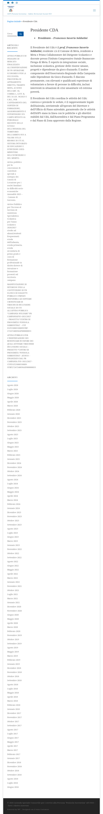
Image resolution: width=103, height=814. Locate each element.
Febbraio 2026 (13, 410)
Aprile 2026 (12, 401)
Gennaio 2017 (13, 758)
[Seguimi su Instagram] (17, 2)
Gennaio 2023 (13, 545)
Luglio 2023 (12, 533)
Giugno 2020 (13, 614)
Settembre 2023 (14, 524)
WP (19, 809)
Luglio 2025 (12, 438)
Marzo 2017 (12, 750)
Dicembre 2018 (14, 668)
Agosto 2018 (12, 684)
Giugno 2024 (13, 487)
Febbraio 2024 (13, 504)
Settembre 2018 (14, 680)
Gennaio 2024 (13, 508)
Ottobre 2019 (13, 639)
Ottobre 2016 (13, 770)
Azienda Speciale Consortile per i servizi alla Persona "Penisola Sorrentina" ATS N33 (54, 803)
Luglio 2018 (12, 688)
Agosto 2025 (12, 434)
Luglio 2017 (12, 733)
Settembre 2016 (14, 774)
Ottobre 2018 (13, 676)
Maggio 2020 (13, 619)
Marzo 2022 (12, 578)
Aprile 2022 (12, 574)
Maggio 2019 (13, 651)
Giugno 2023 (13, 537)
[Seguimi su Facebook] (13, 2)
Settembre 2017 (14, 725)
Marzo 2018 (12, 701)
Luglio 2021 (12, 594)
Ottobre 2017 (13, 721)
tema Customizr (42, 809)
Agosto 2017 (12, 729)
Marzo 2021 (12, 598)
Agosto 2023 (12, 528)
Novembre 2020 (14, 610)
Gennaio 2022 (13, 582)
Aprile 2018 (12, 697)
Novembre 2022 (14, 549)
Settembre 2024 (14, 475)
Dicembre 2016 (14, 762)
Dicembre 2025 (14, 418)
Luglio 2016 (12, 783)
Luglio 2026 (12, 389)
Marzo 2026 (12, 405)
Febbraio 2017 (13, 754)
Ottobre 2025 (13, 426)
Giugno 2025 (13, 442)
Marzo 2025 (12, 451)
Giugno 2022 (13, 565)
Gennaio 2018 (13, 709)
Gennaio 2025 (13, 459)
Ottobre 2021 (13, 590)
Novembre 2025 (14, 422)
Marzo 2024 (12, 500)
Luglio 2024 (12, 483)
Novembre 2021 (14, 586)
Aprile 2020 (12, 623)
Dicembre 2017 (14, 713)
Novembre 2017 (14, 717)
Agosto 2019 (12, 647)
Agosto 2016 (12, 778)
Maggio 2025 (13, 446)
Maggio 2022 (13, 569)
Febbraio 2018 (13, 705)
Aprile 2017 (12, 746)
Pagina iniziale (14, 21)
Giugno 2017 (13, 737)
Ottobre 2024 (13, 471)
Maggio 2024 (13, 492)
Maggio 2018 (13, 692)
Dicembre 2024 (14, 463)
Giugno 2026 (13, 393)
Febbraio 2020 (13, 631)
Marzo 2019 (12, 656)
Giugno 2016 (13, 787)
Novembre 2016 (14, 766)
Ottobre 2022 (13, 553)
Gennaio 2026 (13, 414)
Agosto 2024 (12, 479)
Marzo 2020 (12, 627)
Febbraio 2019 (13, 660)
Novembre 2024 (14, 467)
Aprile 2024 (12, 496)
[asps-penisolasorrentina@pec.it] (8, 2)
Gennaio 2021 (13, 602)
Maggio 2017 (13, 742)
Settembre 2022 (14, 557)
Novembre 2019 (14, 635)
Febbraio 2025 (13, 455)
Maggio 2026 (13, 397)
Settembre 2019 (14, 643)
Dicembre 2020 (14, 606)
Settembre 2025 (14, 430)
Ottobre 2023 (13, 520)
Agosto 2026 (12, 385)
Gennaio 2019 (13, 664)
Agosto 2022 (12, 561)
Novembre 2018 (14, 672)
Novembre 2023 (14, 516)
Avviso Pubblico (15, 242)
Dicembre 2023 (14, 512)
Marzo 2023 (12, 541)
